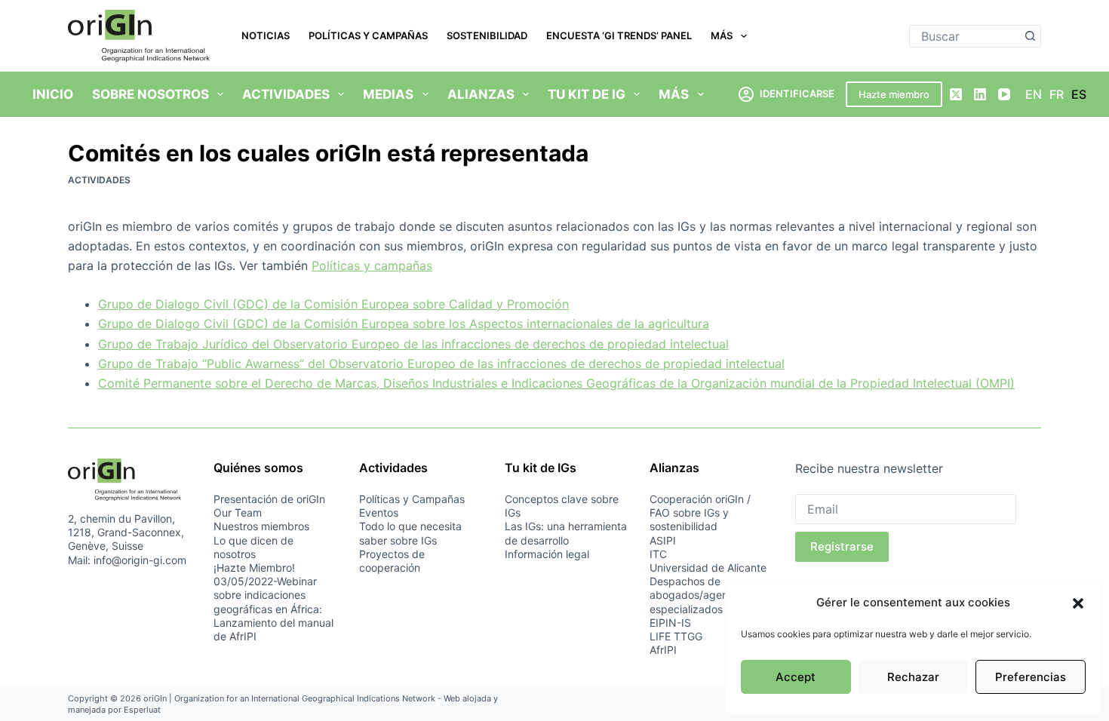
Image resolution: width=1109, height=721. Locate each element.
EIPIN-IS (670, 622)
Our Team (238, 512)
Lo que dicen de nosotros (253, 547)
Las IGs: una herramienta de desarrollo (566, 533)
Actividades (99, 180)
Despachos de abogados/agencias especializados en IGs (703, 595)
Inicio (52, 94)
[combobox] (964, 36)
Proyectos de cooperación (392, 561)
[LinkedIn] (980, 94)
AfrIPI (663, 649)
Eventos (378, 512)
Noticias (265, 35)
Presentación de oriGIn (269, 498)
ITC (658, 554)
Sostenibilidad (487, 35)
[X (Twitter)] (956, 94)
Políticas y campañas (372, 265)
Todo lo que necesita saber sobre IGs (410, 533)
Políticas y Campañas (368, 35)
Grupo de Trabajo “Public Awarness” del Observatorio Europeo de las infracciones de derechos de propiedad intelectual (441, 363)
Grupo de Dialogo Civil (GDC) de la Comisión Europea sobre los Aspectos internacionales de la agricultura (403, 323)
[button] (1078, 603)
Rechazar (913, 677)
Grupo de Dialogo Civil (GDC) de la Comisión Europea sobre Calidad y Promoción (333, 303)
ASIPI (663, 540)
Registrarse (842, 546)
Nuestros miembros (261, 526)
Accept (796, 677)
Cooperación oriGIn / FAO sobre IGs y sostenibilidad (700, 512)
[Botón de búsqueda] (1029, 36)
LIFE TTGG (676, 636)
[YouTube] (1004, 94)
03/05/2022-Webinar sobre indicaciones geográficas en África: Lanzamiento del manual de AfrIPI (273, 609)
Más (722, 35)
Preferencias (1030, 677)
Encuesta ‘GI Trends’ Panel (619, 35)
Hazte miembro (894, 94)
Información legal (547, 554)
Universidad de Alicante (708, 567)
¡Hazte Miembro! (254, 567)
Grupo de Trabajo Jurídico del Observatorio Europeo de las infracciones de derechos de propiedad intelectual (413, 343)
